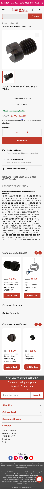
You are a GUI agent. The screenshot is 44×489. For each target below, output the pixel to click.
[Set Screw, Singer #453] (32, 349)
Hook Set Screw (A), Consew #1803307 (11, 287)
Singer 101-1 (14, 23)
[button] (3, 9)
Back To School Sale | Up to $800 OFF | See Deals (22, 3)
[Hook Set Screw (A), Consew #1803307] (11, 278)
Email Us (6, 439)
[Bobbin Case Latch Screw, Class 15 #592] (11, 349)
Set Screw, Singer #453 (30, 357)
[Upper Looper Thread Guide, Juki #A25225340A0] (32, 278)
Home (4, 23)
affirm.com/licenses (6, 481)
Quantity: (6, 127)
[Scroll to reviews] (22, 93)
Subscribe (37, 395)
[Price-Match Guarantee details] (26, 169)
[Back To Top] (40, 485)
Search (36, 16)
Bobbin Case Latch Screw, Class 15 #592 (10, 359)
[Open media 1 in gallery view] (37, 35)
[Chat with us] (33, 9)
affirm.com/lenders (30, 473)
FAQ (4, 442)
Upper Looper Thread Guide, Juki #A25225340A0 (31, 289)
